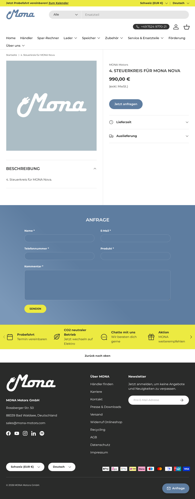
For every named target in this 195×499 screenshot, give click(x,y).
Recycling (97, 429)
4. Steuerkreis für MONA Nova (38, 55)
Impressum (99, 452)
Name (28, 230)
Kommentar (32, 266)
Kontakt (96, 399)
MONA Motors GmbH (27, 485)
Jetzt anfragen (125, 104)
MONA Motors (118, 64)
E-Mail (105, 230)
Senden (35, 308)
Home (11, 38)
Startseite (11, 55)
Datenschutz (100, 445)
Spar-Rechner (48, 38)
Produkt (106, 248)
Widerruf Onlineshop (106, 422)
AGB (93, 437)
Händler (26, 38)
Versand (96, 414)
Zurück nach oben (97, 355)
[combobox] (119, 15)
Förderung (177, 38)
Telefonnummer (35, 248)
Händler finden (101, 384)
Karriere (96, 392)
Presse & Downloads (105, 407)
